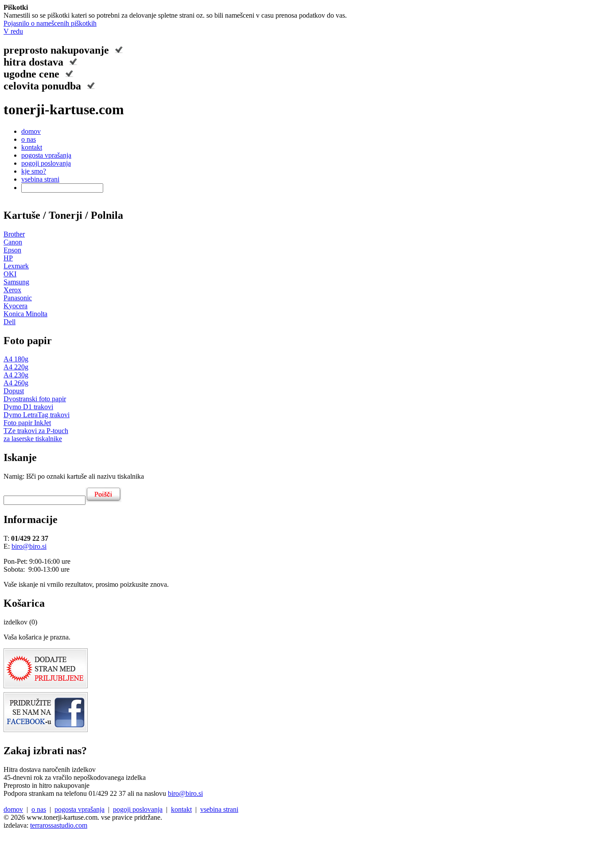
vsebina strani (40, 179)
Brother (14, 234)
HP (8, 258)
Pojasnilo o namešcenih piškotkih (50, 23)
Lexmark (16, 266)
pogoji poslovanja (46, 163)
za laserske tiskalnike (33, 438)
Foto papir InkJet (27, 422)
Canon (13, 242)
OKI (10, 274)
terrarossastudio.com (58, 825)
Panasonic (18, 298)
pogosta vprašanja (46, 155)
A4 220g (16, 367)
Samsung (16, 282)
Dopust (14, 391)
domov (31, 131)
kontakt (31, 147)
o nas (28, 139)
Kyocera (15, 306)
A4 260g (16, 383)
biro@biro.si (29, 546)
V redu (13, 31)
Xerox (12, 290)
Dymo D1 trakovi (28, 407)
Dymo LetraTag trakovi (37, 415)
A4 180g (16, 359)
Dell (10, 322)
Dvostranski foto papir (35, 399)
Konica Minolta (25, 314)
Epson (12, 250)
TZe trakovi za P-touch (36, 430)
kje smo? (33, 171)
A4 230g (16, 375)
